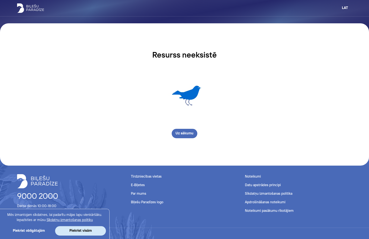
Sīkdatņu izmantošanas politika (268, 193)
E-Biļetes (138, 185)
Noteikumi (253, 176)
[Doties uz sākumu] (37, 181)
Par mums (138, 193)
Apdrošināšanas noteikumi (265, 202)
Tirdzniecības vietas (146, 176)
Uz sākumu (184, 133)
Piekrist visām (80, 230)
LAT (345, 8)
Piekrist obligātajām (29, 230)
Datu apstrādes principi (263, 185)
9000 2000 (37, 196)
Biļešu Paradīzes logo (147, 202)
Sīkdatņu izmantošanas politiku (70, 220)
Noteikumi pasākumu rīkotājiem (269, 210)
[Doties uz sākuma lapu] (30, 8)
